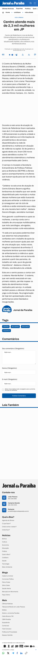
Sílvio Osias (6, 585)
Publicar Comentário (19, 396)
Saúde (4, 561)
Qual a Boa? (6, 554)
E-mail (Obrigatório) (9, 379)
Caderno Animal (7, 576)
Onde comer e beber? (9, 526)
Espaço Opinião (7, 635)
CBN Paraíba (6, 619)
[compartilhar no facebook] (17, 653)
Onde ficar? (6, 530)
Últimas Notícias (8, 8)
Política (28, 8)
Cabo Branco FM (7, 616)
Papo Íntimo (6, 595)
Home (8, 12)
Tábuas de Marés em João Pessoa (13, 607)
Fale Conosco (6, 629)
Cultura (4, 542)
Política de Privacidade (9, 632)
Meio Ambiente (7, 567)
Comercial (5, 625)
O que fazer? (6, 523)
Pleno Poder (6, 582)
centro (6, 326)
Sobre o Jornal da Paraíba (10, 613)
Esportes (19, 8)
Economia (5, 545)
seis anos (25, 326)
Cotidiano (5, 557)
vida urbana (29, 12)
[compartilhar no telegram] (13, 653)
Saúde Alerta (6, 588)
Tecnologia (5, 564)
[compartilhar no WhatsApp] (3, 653)
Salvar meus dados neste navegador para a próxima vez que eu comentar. (20, 389)
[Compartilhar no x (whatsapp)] (8, 653)
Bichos (4, 539)
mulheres (15, 326)
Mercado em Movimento (10, 591)
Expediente (6, 622)
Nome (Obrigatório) (9, 368)
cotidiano (17, 12)
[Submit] (31, 3)
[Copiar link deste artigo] (26, 653)
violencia (6, 330)
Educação (5, 548)
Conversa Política (8, 579)
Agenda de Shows (8, 520)
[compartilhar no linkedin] (21, 653)
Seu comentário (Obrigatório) (13, 348)
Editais (4, 610)
